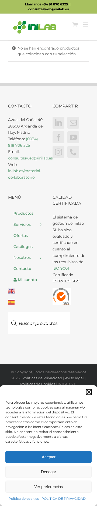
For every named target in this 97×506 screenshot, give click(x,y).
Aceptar (49, 457)
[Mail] (73, 123)
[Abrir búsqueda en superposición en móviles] (39, 310)
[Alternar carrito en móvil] (75, 24)
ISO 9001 (61, 268)
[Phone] (73, 152)
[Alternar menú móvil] (86, 24)
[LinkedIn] (58, 123)
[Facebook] (58, 137)
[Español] (26, 302)
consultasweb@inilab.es (48, 9)
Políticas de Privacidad (42, 378)
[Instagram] (58, 152)
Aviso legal (74, 378)
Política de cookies (24, 499)
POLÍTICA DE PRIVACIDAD (63, 499)
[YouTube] (73, 137)
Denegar (48, 471)
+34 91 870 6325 (55, 4)
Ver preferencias (48, 486)
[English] (26, 291)
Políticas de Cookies (37, 384)
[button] (89, 392)
